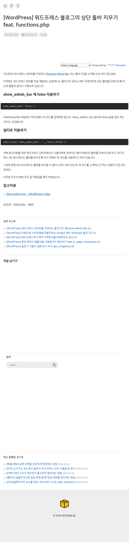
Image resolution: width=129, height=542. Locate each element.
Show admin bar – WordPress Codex (28, 194)
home (5, 6)
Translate (120, 65)
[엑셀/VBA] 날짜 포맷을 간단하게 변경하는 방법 (31, 464)
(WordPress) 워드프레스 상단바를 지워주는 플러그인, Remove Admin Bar (46, 228)
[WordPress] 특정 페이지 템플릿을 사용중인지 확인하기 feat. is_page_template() (51, 242)
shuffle (17, 6)
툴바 (32, 204)
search (54, 365)
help (11, 6)
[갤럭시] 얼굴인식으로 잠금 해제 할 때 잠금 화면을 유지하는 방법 (40, 477)
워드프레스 (20, 204)
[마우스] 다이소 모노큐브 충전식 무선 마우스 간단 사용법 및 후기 (40, 468)
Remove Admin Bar (57, 74)
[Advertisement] (64, 51)
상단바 (8, 204)
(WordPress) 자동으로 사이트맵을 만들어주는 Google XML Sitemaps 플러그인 (49, 233)
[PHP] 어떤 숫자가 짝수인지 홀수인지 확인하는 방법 (34, 473)
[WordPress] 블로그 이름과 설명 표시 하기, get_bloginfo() (38, 246)
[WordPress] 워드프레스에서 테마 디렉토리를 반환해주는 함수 (40, 237)
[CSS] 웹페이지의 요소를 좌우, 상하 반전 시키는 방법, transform (41, 482)
